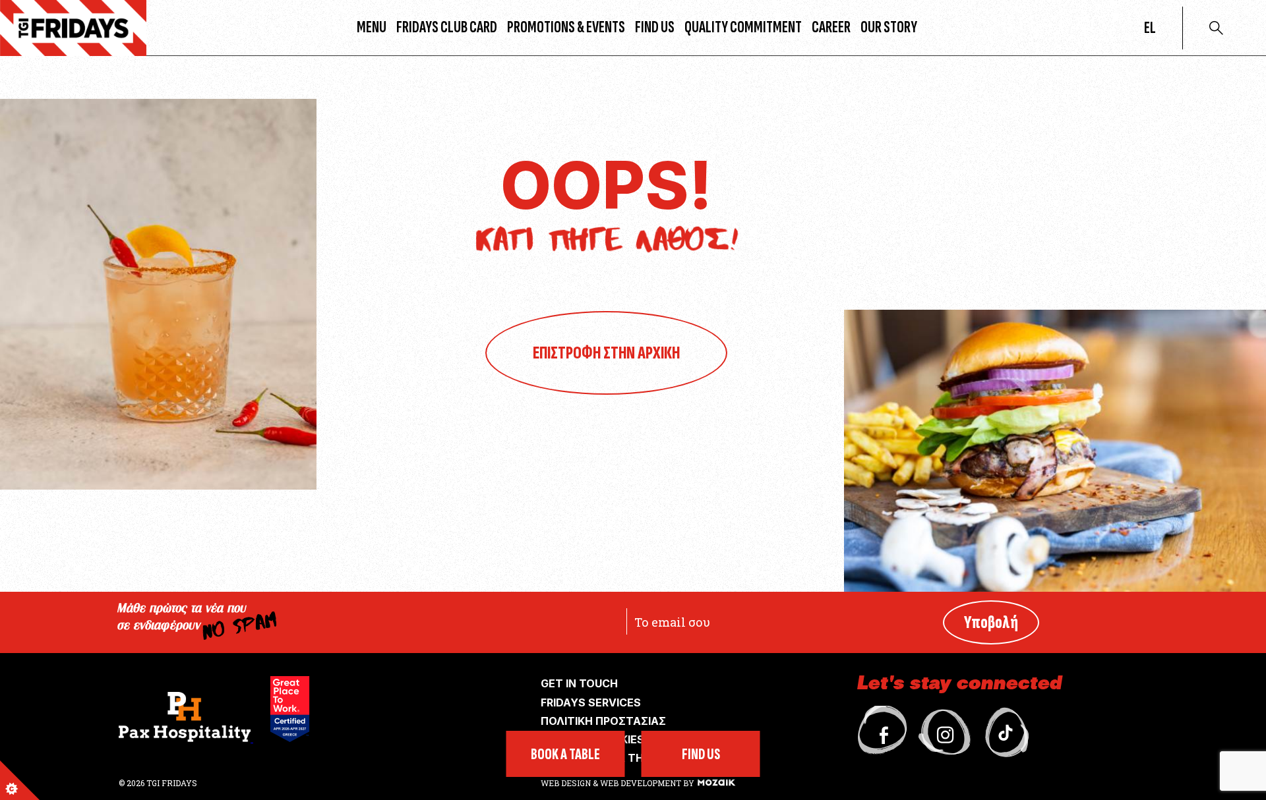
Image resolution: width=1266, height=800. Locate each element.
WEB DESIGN (567, 783)
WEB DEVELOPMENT (640, 783)
